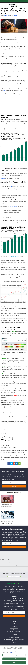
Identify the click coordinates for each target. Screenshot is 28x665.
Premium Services (14, 625)
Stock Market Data (14, 628)
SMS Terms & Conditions (14, 637)
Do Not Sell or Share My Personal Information (14, 639)
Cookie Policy (14, 634)
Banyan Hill (9, 1)
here (4, 90)
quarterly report (13, 206)
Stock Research (14, 626)
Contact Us (14, 642)
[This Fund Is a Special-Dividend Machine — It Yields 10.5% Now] (7, 515)
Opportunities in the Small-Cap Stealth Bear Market (7, 506)
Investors (3, 178)
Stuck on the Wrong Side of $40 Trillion (9, 562)
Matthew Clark (6, 15)
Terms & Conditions (14, 636)
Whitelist (14, 640)
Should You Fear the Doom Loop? (8, 567)
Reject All (14, 658)
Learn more (18, 592)
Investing (15, 15)
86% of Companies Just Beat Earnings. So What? (11, 565)
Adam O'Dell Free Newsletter (14, 629)
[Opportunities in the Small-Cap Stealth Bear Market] (7, 499)
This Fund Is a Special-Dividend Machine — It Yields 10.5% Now (7, 521)
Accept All (14, 662)
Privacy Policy (14, 632)
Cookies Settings (14, 655)
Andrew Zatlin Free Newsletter (14, 631)
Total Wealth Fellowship (16, 1)
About (14, 623)
